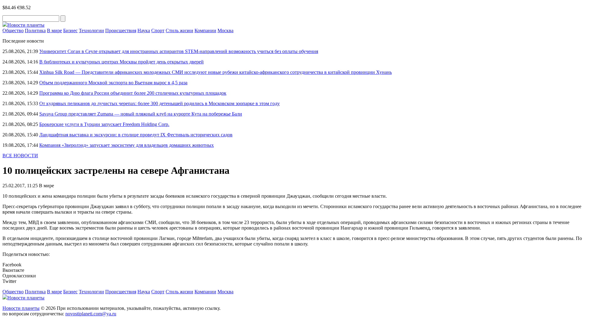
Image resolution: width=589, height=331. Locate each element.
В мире (54, 30)
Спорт (157, 30)
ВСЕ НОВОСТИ (20, 155)
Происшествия (120, 30)
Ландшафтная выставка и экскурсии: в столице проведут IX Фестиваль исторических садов (136, 134)
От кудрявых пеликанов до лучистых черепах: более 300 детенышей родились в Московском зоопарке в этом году (159, 103)
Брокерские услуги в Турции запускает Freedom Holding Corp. (104, 124)
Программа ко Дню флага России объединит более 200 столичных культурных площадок (132, 93)
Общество (13, 30)
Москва (225, 30)
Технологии (91, 30)
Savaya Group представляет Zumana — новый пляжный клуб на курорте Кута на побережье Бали (140, 113)
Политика (35, 30)
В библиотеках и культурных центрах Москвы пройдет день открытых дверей (121, 61)
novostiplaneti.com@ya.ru (90, 313)
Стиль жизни (179, 30)
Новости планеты (21, 308)
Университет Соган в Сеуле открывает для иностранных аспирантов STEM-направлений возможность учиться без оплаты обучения (178, 51)
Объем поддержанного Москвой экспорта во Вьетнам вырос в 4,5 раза (113, 82)
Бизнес (70, 30)
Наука (143, 30)
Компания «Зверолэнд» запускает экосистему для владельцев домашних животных (126, 145)
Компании (205, 30)
